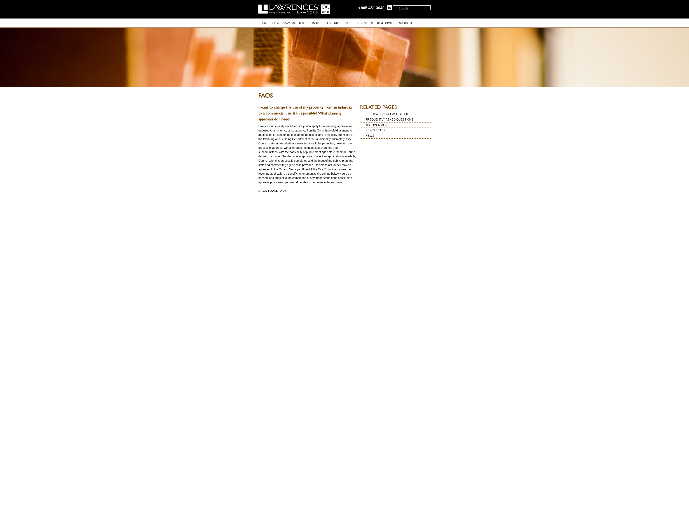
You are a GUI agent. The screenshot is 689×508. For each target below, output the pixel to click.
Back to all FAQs (272, 190)
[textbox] (414, 8)
